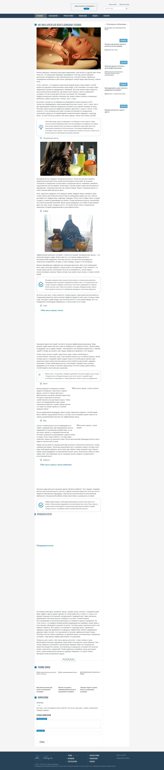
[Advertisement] (69, 530)
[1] (64, 660)
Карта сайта (113, 4)
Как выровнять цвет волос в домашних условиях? (116, 89)
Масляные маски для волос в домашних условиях (44, 690)
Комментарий (41, 719)
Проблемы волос (83, 16)
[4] (71, 660)
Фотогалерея (106, 16)
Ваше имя (40, 730)
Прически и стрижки (68, 16)
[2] (66, 660)
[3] (69, 660)
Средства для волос (53, 16)
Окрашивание (39, 16)
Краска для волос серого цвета (115, 111)
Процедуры (95, 16)
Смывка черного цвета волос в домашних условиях (88, 690)
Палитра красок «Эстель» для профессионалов (115, 67)
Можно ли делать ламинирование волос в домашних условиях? (67, 690)
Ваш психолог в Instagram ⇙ (85, 6)
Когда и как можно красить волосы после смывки (115, 45)
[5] (73, 660)
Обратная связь (124, 4)
